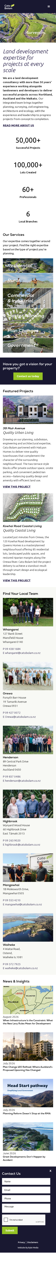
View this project (17, 486)
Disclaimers (32, 1242)
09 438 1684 (13, 648)
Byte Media (33, 1247)
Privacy (21, 1242)
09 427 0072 (13, 712)
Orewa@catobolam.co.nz (20, 716)
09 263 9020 (13, 840)
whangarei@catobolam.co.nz (22, 652)
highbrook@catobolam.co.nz (22, 844)
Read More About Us (18, 125)
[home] (8, 6)
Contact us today (28, 376)
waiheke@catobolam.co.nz (21, 968)
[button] (49, 6)
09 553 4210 (13, 900)
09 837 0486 (13, 776)
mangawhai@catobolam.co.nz (23, 904)
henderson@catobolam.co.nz (23, 780)
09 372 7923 (13, 964)
